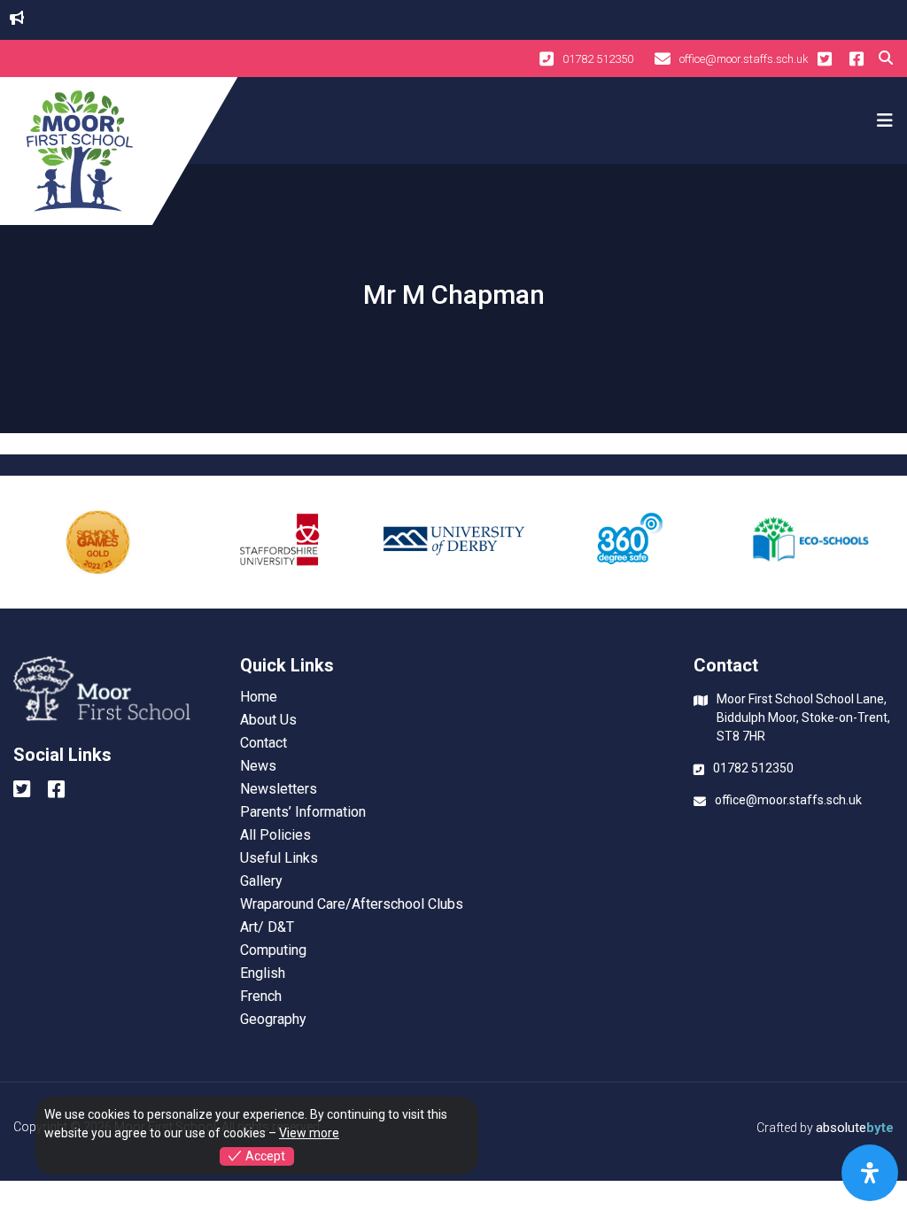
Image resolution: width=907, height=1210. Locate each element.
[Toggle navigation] (882, 120)
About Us (268, 720)
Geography (273, 1019)
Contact (263, 743)
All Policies (275, 835)
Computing (273, 950)
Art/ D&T (267, 927)
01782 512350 (597, 59)
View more (309, 1133)
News (258, 766)
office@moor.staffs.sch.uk (744, 59)
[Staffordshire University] (276, 542)
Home (258, 697)
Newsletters (278, 789)
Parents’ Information (303, 812)
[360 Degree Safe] (631, 542)
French (261, 996)
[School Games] (98, 542)
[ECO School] (809, 542)
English (262, 973)
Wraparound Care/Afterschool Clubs (351, 904)
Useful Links (279, 858)
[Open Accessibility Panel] (869, 1172)
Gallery (261, 881)
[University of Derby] (454, 542)
